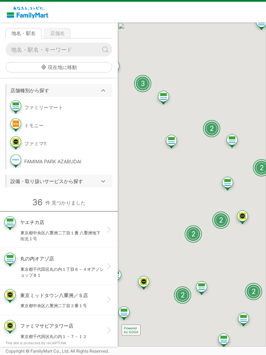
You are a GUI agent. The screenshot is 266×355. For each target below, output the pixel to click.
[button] (59, 90)
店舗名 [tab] (57, 33)
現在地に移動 (62, 67)
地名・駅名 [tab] (23, 33)
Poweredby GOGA (131, 330)
